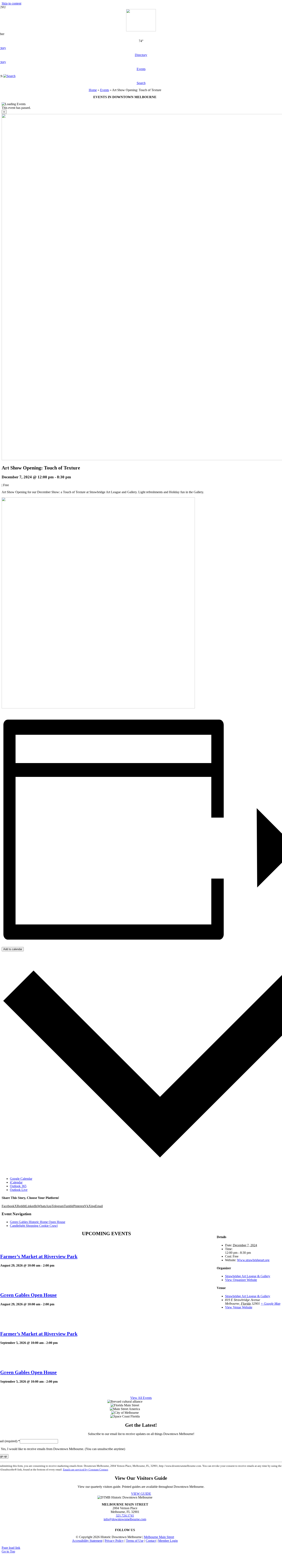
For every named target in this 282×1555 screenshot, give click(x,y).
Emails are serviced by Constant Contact (85, 1469)
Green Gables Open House (28, 1295)
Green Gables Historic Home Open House (37, 1222)
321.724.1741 (125, 1515)
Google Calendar (21, 1178)
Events (104, 90)
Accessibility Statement (87, 1540)
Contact (151, 1540)
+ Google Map (270, 1303)
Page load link (11, 1547)
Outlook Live (18, 1190)
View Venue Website (238, 1307)
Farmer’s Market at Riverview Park (38, 1256)
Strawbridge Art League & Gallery (247, 1276)
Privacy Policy (114, 1540)
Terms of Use (134, 1540)
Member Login (168, 1540)
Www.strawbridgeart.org (253, 1260)
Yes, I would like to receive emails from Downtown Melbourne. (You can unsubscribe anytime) (62, 1449)
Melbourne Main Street (159, 1537)
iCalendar (16, 1182)
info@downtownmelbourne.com (125, 1519)
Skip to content (11, 3)
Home (93, 90)
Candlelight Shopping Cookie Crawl (34, 1225)
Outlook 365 (18, 1186)
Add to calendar (12, 949)
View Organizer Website (241, 1280)
